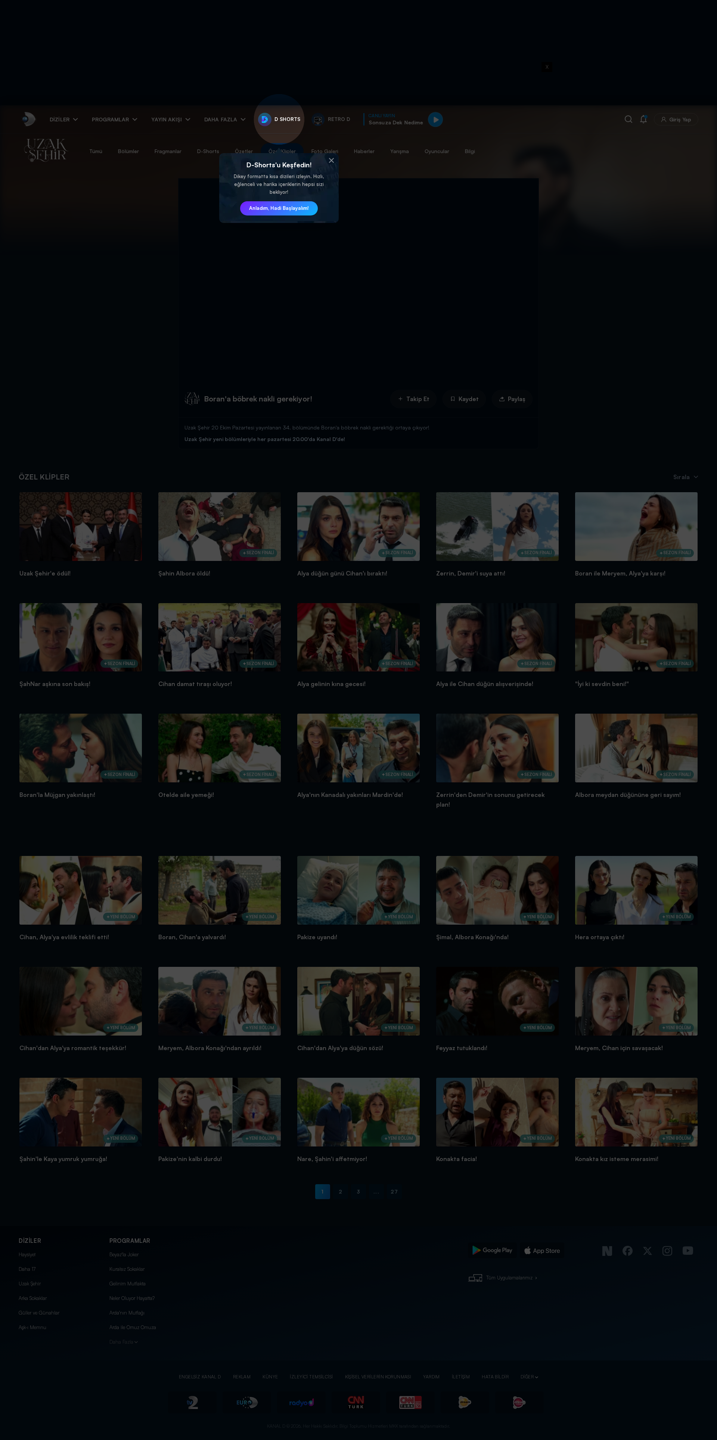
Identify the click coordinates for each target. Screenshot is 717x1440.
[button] (331, 160)
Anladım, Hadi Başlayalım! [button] (279, 208)
